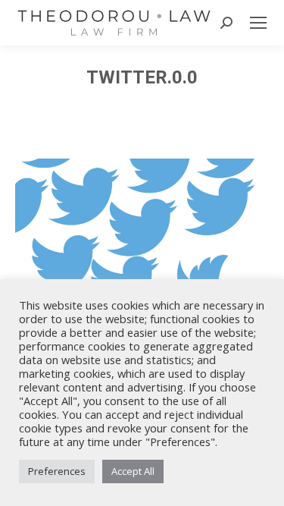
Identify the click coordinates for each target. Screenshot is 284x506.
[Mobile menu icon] (258, 22)
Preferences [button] (57, 471)
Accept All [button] (132, 471)
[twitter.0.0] (142, 243)
